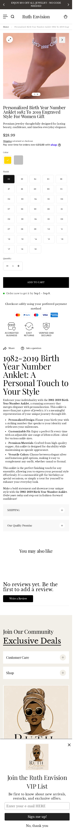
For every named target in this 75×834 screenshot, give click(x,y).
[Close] (69, 745)
